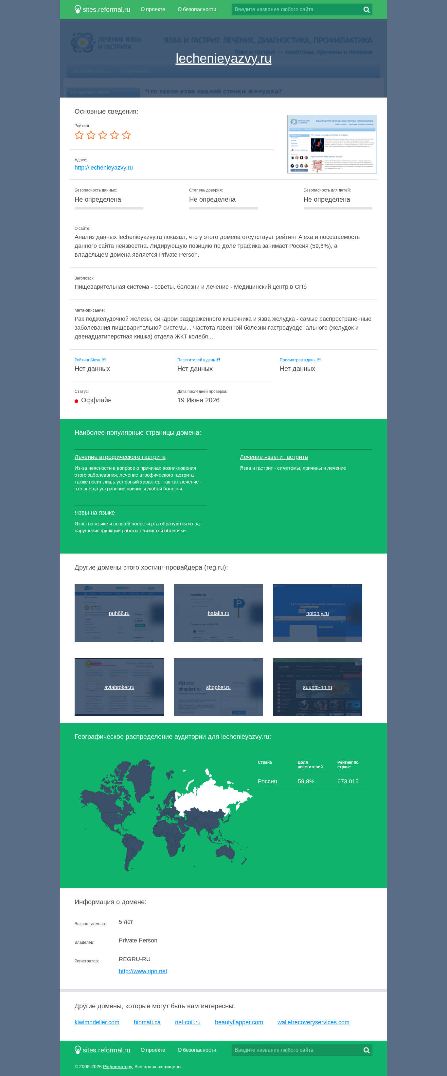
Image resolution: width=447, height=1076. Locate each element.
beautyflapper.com (239, 1022)
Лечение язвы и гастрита (274, 457)
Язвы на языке (95, 512)
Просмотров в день (297, 360)
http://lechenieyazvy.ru (104, 167)
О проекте (153, 9)
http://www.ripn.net (143, 971)
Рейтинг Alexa (87, 360)
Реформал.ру (117, 1066)
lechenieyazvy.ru (224, 58)
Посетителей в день (196, 360)
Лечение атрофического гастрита (120, 457)
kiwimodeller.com (97, 1022)
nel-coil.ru (188, 1022)
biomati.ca (147, 1022)
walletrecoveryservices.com (313, 1022)
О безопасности (197, 9)
